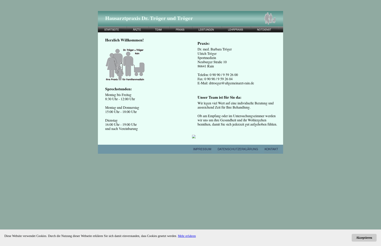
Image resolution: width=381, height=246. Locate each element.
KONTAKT (271, 149)
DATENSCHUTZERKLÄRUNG (238, 149)
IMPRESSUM (202, 149)
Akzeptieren (364, 237)
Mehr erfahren (187, 236)
